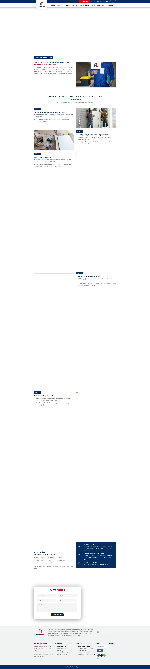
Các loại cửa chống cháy (63, 652)
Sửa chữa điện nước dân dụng (86, 654)
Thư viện (110, 5)
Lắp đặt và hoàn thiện (84, 646)
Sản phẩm (68, 5)
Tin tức (93, 5)
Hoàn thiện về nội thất (84, 652)
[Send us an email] (112, 1)
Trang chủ (52, 5)
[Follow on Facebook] (110, 1)
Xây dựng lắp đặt (85, 5)
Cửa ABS (59, 650)
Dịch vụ (75, 5)
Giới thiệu (59, 5)
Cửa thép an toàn (61, 648)
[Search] (115, 5)
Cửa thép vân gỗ (61, 646)
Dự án (98, 5)
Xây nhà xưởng (82, 650)
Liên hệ (104, 5)
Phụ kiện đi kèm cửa (62, 654)
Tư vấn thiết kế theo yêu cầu (86, 648)
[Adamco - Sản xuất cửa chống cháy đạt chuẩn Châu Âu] (41, 4)
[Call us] (115, 1)
